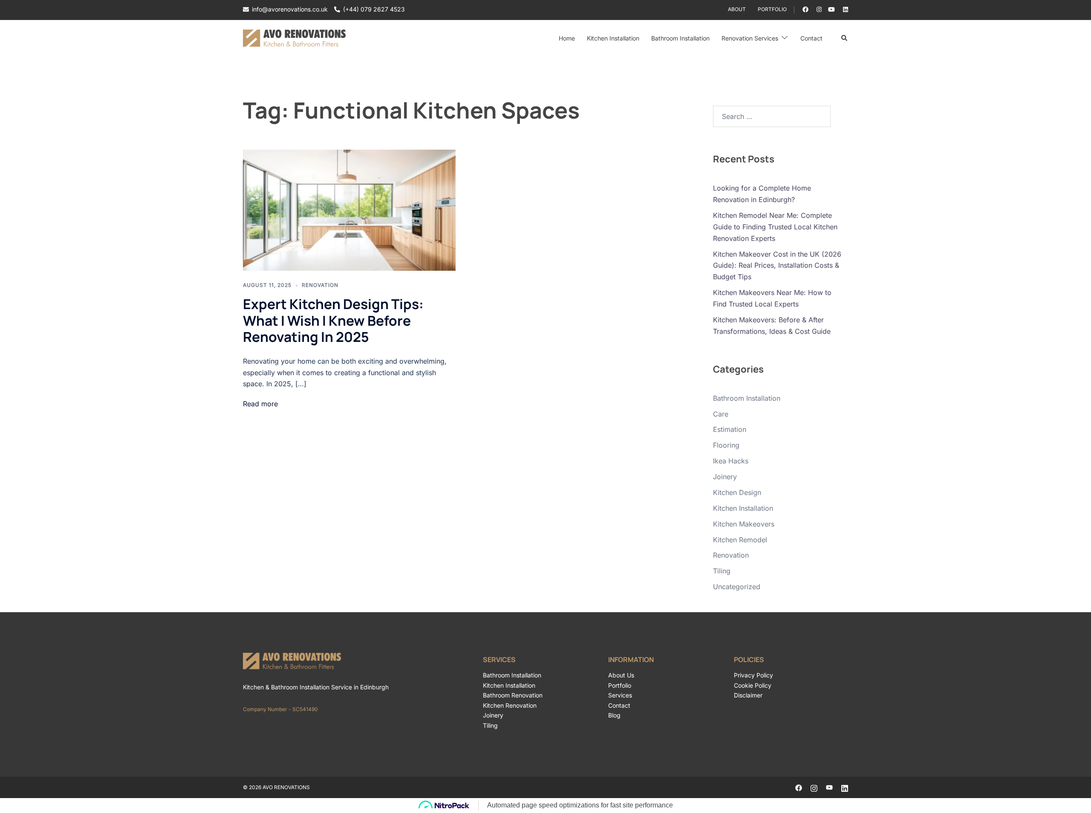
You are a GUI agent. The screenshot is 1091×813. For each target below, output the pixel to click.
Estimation (729, 429)
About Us (621, 675)
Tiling (721, 571)
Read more (260, 403)
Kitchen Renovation (510, 705)
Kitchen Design (737, 492)
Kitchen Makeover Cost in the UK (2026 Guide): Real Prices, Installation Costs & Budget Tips (777, 265)
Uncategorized (736, 586)
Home (567, 38)
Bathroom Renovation (513, 695)
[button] (844, 38)
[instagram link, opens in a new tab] (818, 9)
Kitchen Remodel (740, 539)
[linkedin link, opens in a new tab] (844, 9)
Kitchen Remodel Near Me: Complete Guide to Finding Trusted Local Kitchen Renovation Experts (775, 227)
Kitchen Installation (613, 38)
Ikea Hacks (730, 461)
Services (620, 695)
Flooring (726, 445)
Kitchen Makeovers (743, 524)
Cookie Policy (752, 685)
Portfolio (772, 9)
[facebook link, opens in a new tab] (805, 9)
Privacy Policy (753, 675)
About (737, 9)
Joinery (725, 476)
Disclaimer (748, 695)
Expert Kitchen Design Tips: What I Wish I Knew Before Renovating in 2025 (333, 320)
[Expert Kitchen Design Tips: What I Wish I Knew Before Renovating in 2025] (349, 210)
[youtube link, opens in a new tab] (831, 9)
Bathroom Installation (680, 38)
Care (720, 414)
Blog (614, 715)
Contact (811, 38)
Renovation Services (750, 38)
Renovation (320, 285)
